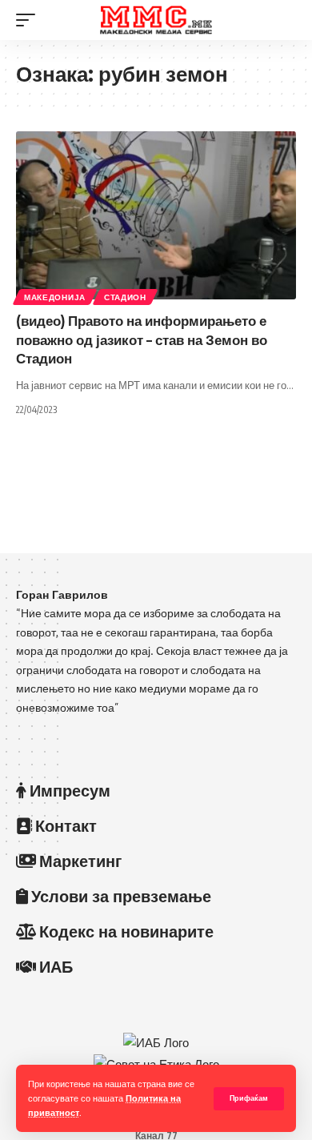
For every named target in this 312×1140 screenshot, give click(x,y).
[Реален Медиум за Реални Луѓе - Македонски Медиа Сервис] (156, 20)
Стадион (125, 297)
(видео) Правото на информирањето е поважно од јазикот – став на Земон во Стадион (141, 339)
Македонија (55, 297)
